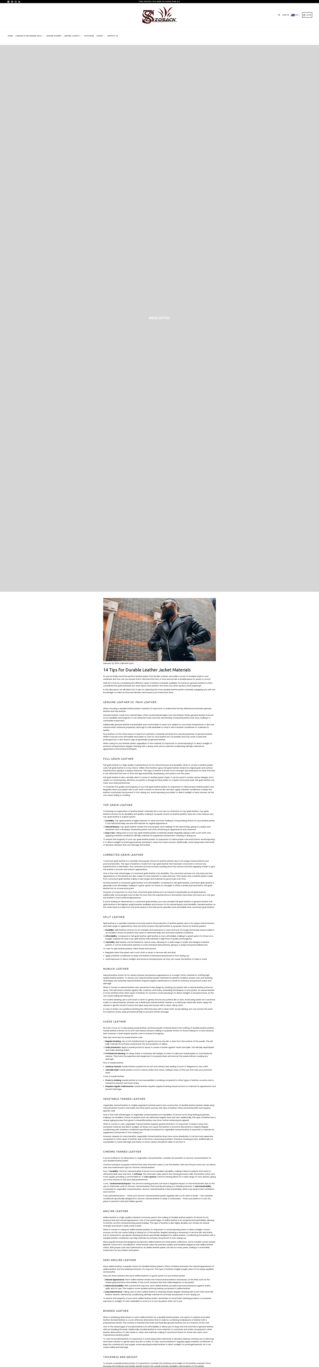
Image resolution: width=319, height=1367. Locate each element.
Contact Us (112, 36)
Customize (89, 36)
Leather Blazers (54, 36)
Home (10, 36)
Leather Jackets (72, 36)
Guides (99, 36)
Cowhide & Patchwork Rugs (28, 36)
